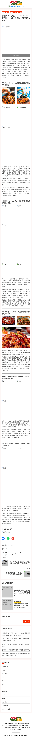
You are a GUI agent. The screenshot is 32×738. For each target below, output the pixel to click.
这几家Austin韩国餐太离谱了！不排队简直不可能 (16, 650)
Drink (3, 684)
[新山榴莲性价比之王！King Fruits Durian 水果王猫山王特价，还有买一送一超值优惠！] (7, 591)
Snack (19, 601)
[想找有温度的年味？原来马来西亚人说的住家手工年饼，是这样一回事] (7, 604)
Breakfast (4, 674)
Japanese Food (6, 691)
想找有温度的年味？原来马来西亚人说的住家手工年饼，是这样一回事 (22, 605)
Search (6, 616)
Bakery (3, 670)
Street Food (18, 12)
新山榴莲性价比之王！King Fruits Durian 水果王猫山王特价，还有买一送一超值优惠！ (22, 593)
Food (11, 12)
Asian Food (5, 12)
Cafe (3, 677)
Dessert (4, 681)
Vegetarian (5, 705)
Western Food (6, 709)
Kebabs (4, 695)
